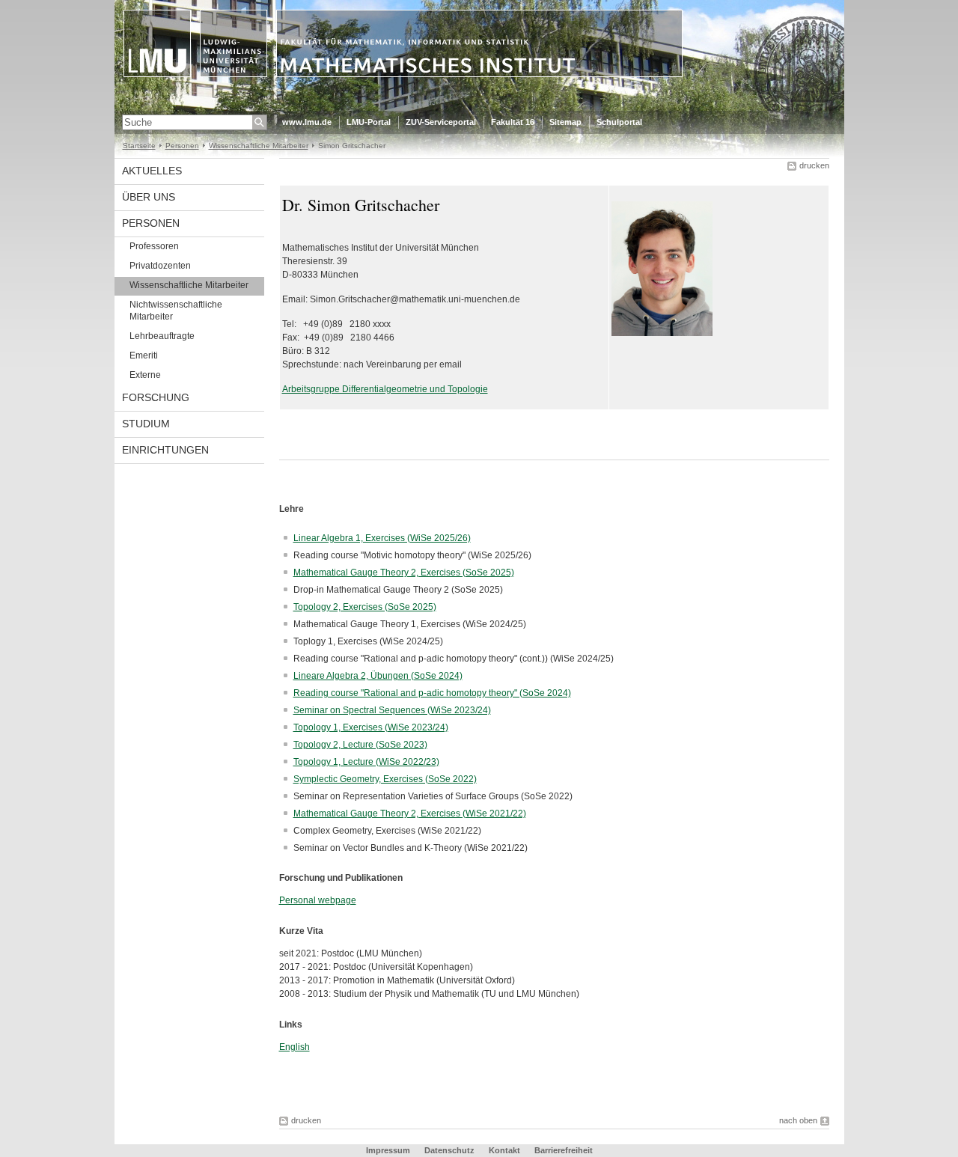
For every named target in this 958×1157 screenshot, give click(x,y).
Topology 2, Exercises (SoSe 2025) (364, 607)
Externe (145, 375)
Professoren (154, 246)
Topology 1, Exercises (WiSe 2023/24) (370, 727)
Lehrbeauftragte (162, 336)
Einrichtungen (165, 450)
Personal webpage (317, 900)
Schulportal (619, 121)
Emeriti (143, 355)
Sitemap (565, 121)
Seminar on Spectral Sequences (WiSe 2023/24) (392, 710)
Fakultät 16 (512, 121)
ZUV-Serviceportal (441, 121)
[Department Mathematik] (479, 108)
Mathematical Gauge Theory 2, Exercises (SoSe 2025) (403, 572)
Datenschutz (449, 1150)
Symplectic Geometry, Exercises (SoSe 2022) (385, 779)
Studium (146, 424)
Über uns (148, 197)
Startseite (139, 145)
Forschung (155, 397)
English (294, 1047)
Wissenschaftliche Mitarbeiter (258, 145)
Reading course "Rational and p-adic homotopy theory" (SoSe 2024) (432, 693)
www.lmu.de (307, 121)
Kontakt (504, 1150)
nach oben (798, 1120)
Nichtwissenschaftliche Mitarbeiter (175, 310)
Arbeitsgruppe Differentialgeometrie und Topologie (385, 389)
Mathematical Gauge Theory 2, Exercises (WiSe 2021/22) (409, 813)
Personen (182, 145)
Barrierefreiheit (563, 1150)
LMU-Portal (369, 121)
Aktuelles (152, 171)
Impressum (388, 1150)
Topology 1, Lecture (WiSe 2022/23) (366, 762)
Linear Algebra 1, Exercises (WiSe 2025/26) (382, 538)
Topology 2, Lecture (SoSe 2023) (360, 744)
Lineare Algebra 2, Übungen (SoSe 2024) (378, 676)
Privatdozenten (160, 265)
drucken (814, 165)
